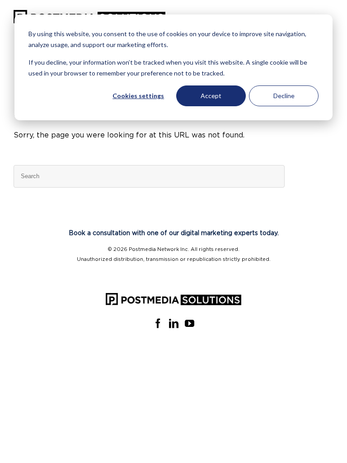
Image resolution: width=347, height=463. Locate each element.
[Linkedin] (173, 323)
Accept (211, 95)
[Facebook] (158, 323)
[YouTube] (189, 323)
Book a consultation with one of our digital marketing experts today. (174, 233)
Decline (284, 95)
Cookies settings (138, 95)
